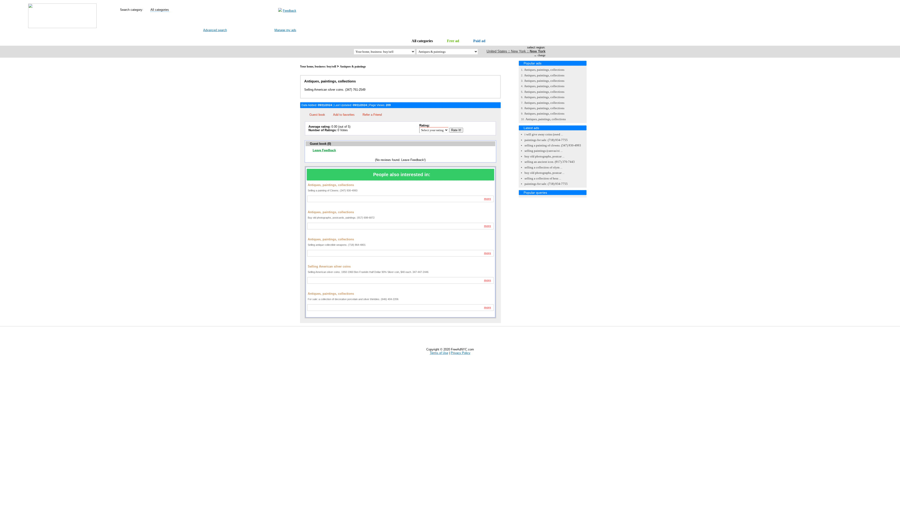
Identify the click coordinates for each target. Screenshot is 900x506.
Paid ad (479, 41)
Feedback (289, 10)
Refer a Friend (372, 114)
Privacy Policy (460, 353)
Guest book (317, 114)
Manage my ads (285, 30)
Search (211, 21)
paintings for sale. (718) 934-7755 (546, 140)
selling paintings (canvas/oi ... (543, 151)
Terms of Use (439, 353)
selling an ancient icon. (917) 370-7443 (550, 162)
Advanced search (215, 30)
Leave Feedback (324, 150)
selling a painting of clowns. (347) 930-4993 (553, 145)
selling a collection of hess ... (543, 178)
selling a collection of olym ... (543, 167)
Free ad (453, 41)
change (541, 55)
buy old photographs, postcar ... (544, 156)
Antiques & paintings (353, 66)
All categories (422, 41)
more (487, 199)
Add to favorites (344, 114)
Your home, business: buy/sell (318, 66)
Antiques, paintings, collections (544, 69)
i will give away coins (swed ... (544, 134)
